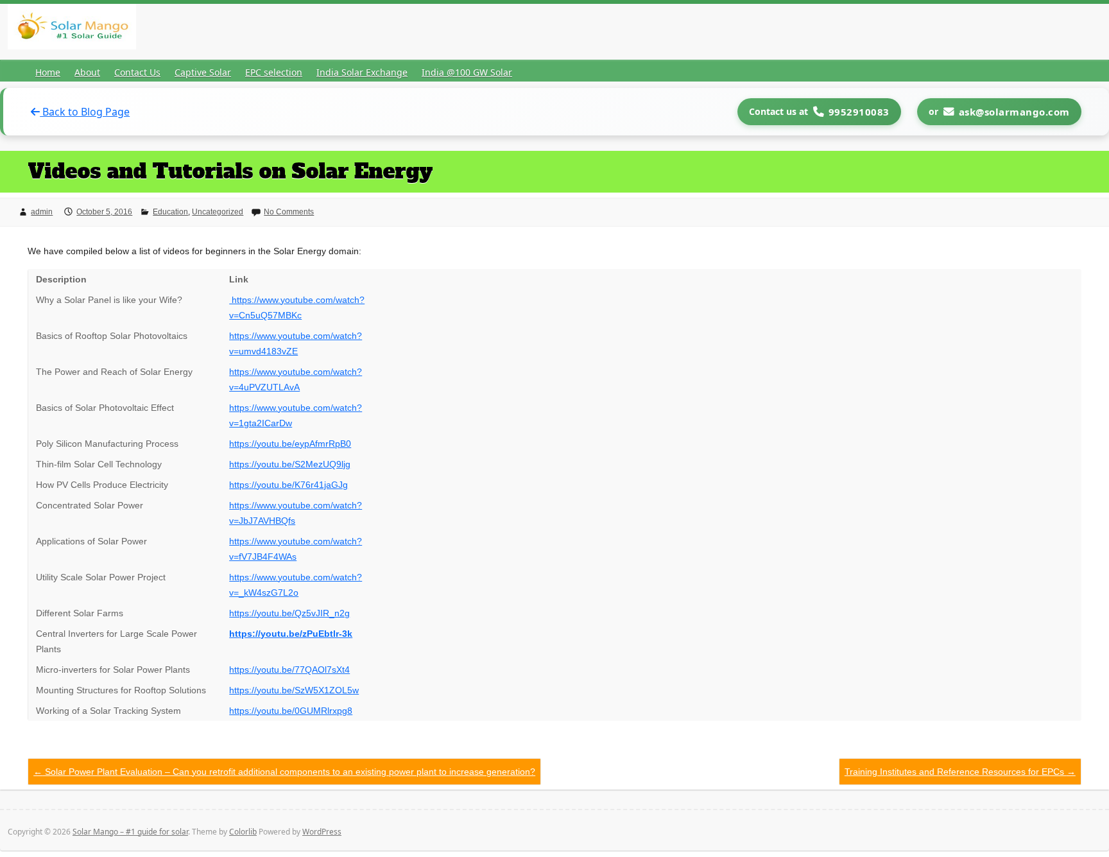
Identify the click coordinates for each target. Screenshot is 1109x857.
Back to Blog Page (85, 112)
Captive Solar (203, 72)
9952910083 (859, 111)
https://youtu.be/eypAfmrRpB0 (290, 443)
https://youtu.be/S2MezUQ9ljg (289, 464)
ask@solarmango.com (1014, 111)
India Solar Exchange (362, 72)
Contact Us (137, 72)
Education (170, 211)
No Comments (289, 211)
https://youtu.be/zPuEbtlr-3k (290, 633)
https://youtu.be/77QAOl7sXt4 (289, 669)
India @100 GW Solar (467, 72)
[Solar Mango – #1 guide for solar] (72, 29)
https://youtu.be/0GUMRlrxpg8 (290, 711)
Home (47, 72)
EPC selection (273, 72)
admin (42, 211)
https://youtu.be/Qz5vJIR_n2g (289, 613)
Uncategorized (217, 211)
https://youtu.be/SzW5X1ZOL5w (294, 690)
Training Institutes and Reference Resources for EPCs (960, 771)
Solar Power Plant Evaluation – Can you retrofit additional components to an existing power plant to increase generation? (284, 771)
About (87, 72)
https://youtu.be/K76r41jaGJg (288, 485)
